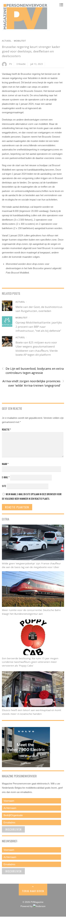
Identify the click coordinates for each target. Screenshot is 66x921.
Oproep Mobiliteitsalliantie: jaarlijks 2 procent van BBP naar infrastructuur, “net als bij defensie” (39, 327)
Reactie (6, 429)
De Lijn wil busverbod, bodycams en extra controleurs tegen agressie (33, 370)
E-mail (5, 477)
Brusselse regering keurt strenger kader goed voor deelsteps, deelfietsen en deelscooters (31, 51)
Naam (5, 464)
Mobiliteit (20, 40)
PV (10, 63)
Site (4, 486)
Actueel (6, 40)
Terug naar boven (33, 891)
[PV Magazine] (26, 29)
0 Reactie (21, 63)
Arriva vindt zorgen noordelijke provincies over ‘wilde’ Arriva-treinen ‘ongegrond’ (33, 383)
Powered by (27, 906)
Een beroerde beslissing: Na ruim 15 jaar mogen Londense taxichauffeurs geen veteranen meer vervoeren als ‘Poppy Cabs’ (30, 662)
